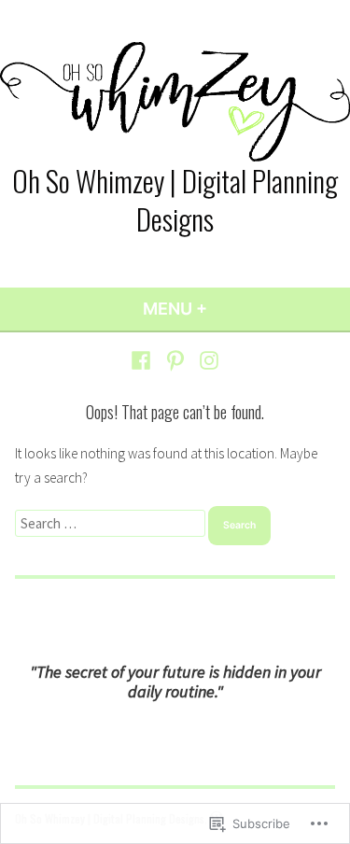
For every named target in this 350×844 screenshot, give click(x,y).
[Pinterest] (175, 360)
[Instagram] (206, 360)
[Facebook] (143, 360)
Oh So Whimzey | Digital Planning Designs (175, 199)
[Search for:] (111, 523)
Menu (225, 308)
